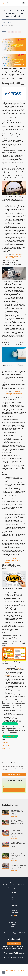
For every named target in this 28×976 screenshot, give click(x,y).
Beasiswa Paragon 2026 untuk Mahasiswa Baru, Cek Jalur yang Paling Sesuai (18, 855)
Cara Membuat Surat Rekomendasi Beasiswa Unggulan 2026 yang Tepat (17, 812)
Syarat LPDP (21, 29)
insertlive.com (5, 745)
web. (9, 675)
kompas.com (5, 742)
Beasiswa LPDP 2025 (8, 29)
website (7, 671)
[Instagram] (14, 888)
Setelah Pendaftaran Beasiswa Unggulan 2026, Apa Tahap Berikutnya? (17, 822)
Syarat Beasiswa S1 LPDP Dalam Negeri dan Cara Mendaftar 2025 (13, 256)
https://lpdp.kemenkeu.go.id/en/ (12, 387)
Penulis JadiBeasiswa (9, 23)
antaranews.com (6, 748)
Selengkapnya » (14, 816)
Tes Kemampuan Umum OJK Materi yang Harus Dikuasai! (14, 393)
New (16, 915)
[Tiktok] (9, 888)
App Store (7, 669)
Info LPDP (16, 29)
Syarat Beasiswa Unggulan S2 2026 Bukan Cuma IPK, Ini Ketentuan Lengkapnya (18, 866)
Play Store (20, 668)
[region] (14, 654)
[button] (23, 3)
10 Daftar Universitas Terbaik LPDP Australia (12, 560)
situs (6, 675)
